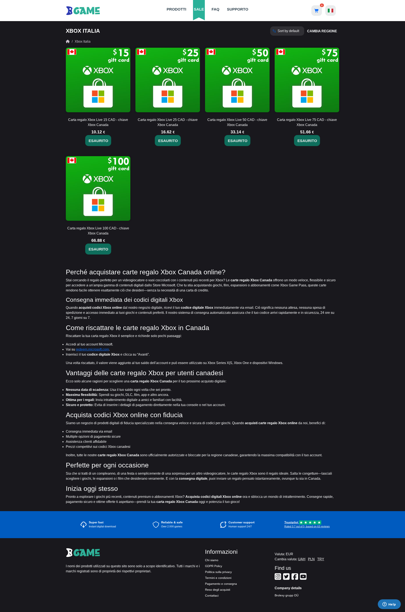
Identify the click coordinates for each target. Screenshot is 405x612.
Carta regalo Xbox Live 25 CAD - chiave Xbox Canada (168, 122)
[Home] (68, 41)
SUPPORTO (237, 9)
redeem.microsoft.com (92, 349)
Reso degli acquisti (217, 589)
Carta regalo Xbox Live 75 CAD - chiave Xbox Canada (307, 122)
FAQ (215, 9)
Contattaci (212, 595)
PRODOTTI (176, 9)
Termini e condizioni (218, 578)
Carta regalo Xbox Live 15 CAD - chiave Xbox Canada (98, 122)
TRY (320, 559)
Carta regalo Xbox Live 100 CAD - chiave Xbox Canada (98, 230)
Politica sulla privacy (218, 572)
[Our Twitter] (287, 578)
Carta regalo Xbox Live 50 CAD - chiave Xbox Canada (237, 122)
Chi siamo (211, 560)
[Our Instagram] (278, 578)
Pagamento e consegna (221, 583)
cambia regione (322, 31)
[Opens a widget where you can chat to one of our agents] (389, 604)
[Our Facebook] (295, 578)
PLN (311, 559)
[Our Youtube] (304, 578)
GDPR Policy (213, 566)
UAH (301, 559)
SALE (199, 9)
